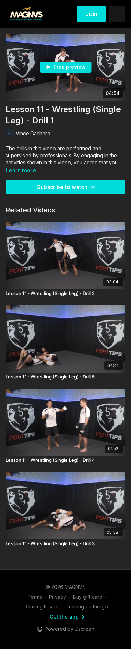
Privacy (57, 597)
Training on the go (87, 607)
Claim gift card (42, 607)
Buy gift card (87, 597)
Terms (35, 597)
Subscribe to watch (62, 186)
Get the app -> (67, 617)
